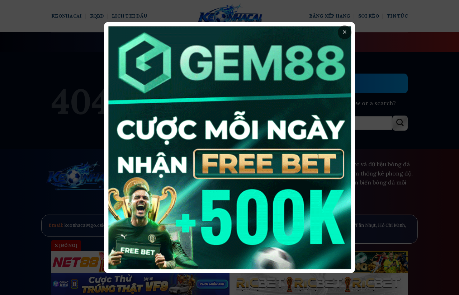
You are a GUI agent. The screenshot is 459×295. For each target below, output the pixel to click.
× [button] (344, 32)
